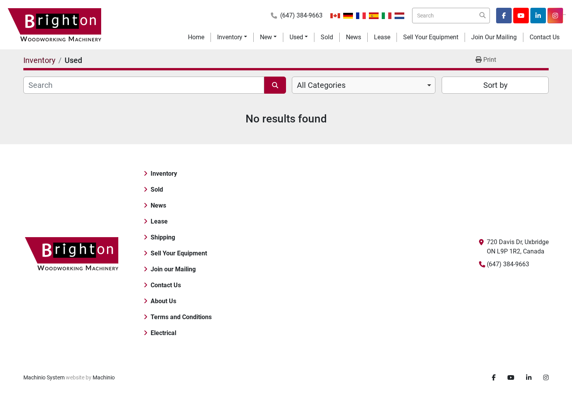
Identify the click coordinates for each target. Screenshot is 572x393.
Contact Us (545, 37)
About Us (163, 301)
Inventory (229, 37)
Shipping (163, 237)
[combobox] (363, 85)
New (266, 37)
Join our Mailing (494, 37)
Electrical (163, 333)
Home (196, 37)
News (353, 37)
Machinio (104, 377)
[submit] (482, 15)
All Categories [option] (321, 85)
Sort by (495, 85)
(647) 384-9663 (301, 15)
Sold (327, 37)
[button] (232, 37)
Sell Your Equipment (430, 37)
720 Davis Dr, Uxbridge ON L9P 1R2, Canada (518, 246)
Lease (382, 37)
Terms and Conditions (181, 317)
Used (296, 37)
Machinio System (44, 377)
